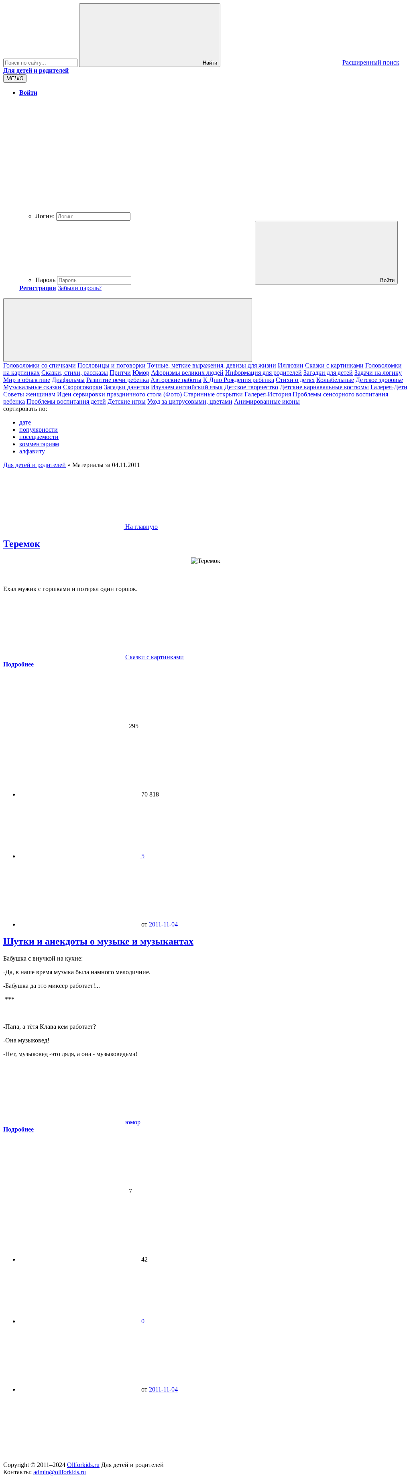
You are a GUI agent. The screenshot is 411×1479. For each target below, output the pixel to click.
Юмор (140, 372)
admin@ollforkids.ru (59, 1472)
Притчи (120, 372)
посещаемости (39, 436)
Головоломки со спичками (39, 365)
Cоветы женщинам (29, 394)
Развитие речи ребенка (117, 379)
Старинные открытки (213, 394)
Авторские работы (176, 379)
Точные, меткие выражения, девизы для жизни (211, 365)
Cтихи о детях (295, 379)
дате (25, 422)
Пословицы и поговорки (111, 365)
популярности (38, 429)
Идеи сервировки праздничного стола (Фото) (119, 394)
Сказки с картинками (334, 365)
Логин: (45, 216)
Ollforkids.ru (83, 1464)
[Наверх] (63, 1457)
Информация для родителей (263, 372)
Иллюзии (290, 365)
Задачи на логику (378, 372)
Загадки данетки (126, 387)
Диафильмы (68, 379)
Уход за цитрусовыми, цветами (189, 401)
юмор (132, 1122)
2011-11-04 (163, 924)
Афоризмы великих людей (187, 372)
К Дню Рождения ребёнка (238, 379)
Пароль (45, 279)
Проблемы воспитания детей (66, 401)
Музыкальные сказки (32, 387)
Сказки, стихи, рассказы (74, 372)
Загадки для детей (328, 372)
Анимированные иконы (267, 401)
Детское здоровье (379, 379)
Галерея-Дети (388, 387)
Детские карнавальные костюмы (324, 387)
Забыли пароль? (80, 287)
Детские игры (127, 401)
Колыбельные (335, 379)
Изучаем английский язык (187, 387)
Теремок (21, 543)
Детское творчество (251, 387)
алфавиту (32, 451)
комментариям (39, 444)
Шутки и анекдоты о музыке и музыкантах (98, 941)
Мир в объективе (26, 379)
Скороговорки (82, 387)
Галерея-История (267, 394)
